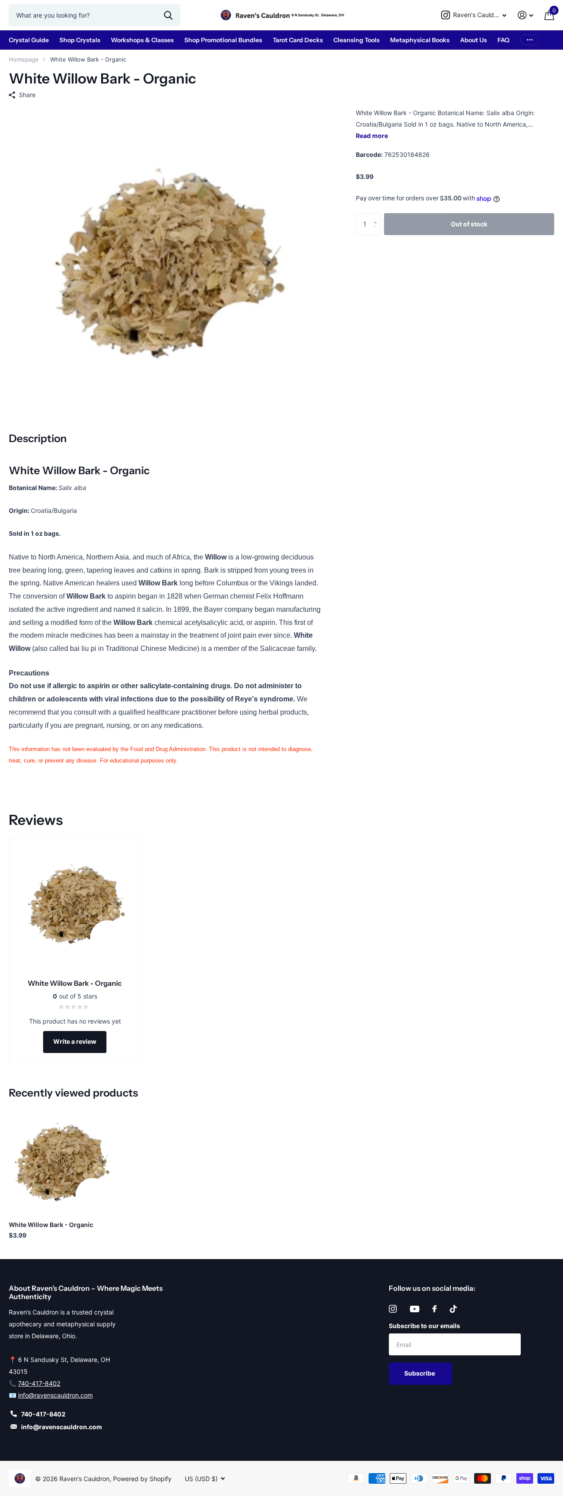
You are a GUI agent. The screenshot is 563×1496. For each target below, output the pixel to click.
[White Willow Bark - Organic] (60, 1162)
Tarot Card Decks (298, 40)
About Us (473, 40)
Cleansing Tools (356, 40)
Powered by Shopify (142, 1478)
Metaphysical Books (420, 40)
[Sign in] (525, 15)
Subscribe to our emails (424, 1325)
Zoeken (168, 15)
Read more (372, 135)
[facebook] (434, 1308)
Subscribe (420, 1373)
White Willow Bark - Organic (51, 1224)
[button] (377, 216)
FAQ (503, 40)
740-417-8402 (39, 1383)
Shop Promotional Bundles (223, 40)
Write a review (74, 1041)
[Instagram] (393, 1309)
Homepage (24, 59)
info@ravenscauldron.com (55, 1395)
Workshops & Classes (142, 40)
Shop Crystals (79, 40)
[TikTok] (453, 1309)
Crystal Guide (29, 40)
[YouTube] (414, 1309)
